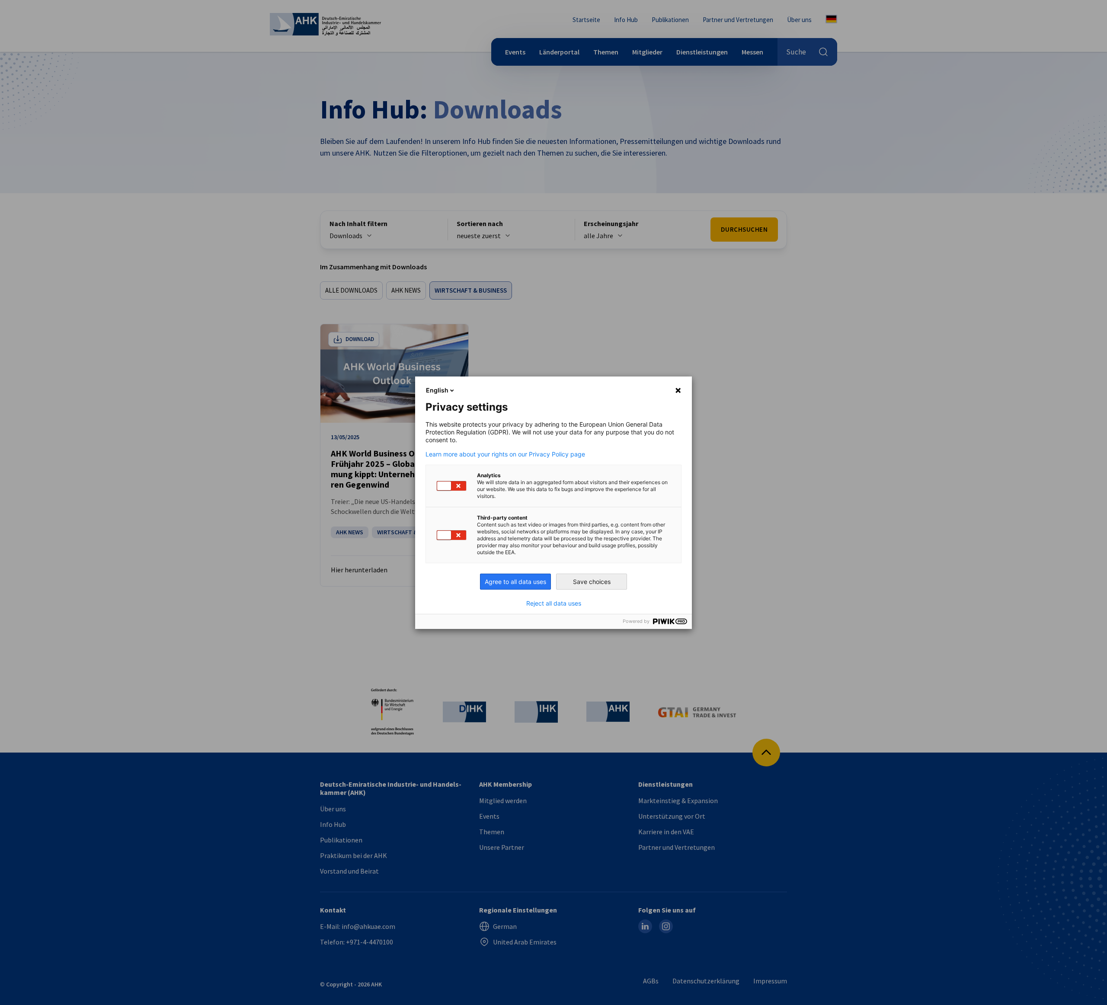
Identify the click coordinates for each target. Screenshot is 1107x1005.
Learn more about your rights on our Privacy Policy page (505, 454)
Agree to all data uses (515, 581)
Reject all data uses (553, 603)
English (437, 390)
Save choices (592, 581)
